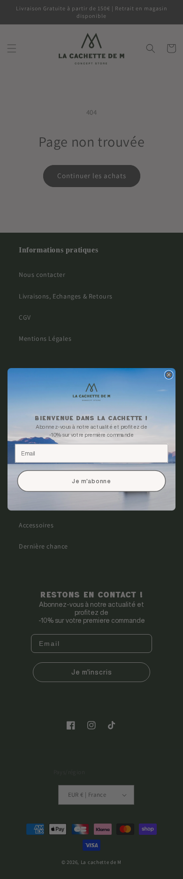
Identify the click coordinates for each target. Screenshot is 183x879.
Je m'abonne (91, 482)
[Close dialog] (169, 375)
